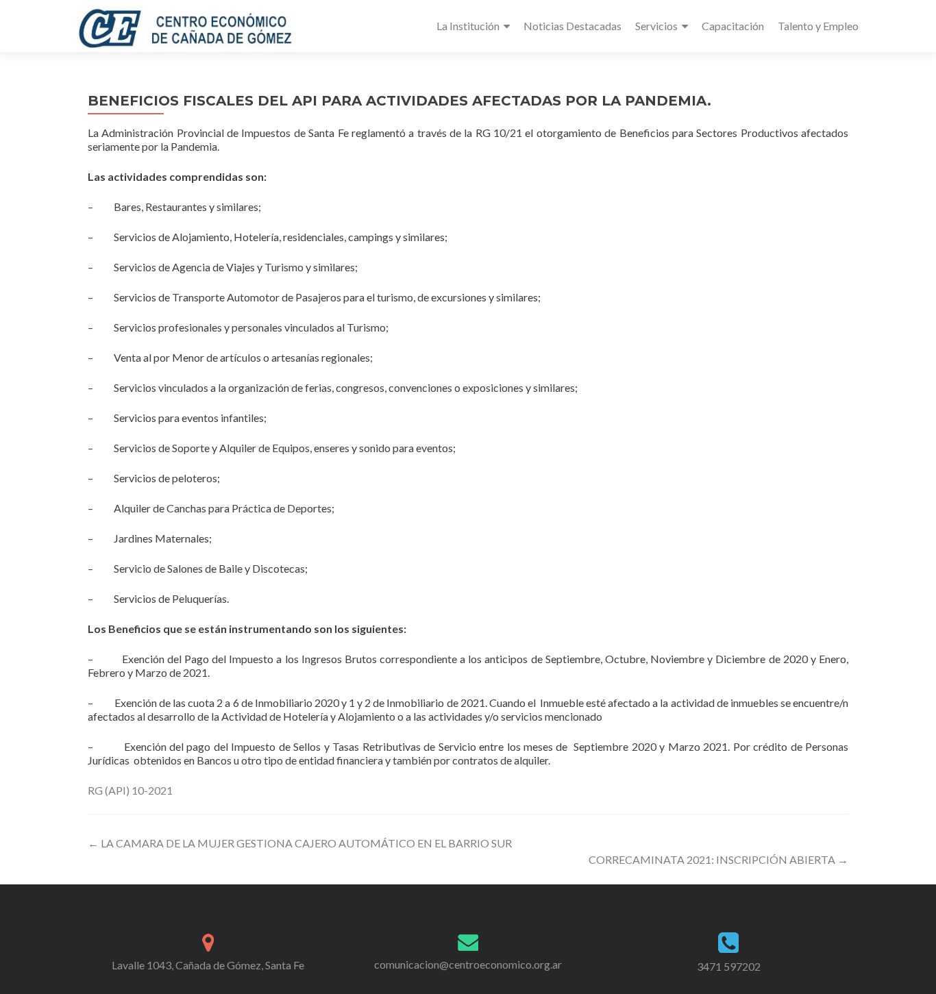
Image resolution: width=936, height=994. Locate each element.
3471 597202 (729, 966)
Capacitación (733, 25)
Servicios (656, 25)
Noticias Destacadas (572, 25)
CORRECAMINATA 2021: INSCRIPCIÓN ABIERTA (718, 859)
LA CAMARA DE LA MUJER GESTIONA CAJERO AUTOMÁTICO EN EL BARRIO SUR (300, 842)
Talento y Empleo (818, 25)
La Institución (468, 25)
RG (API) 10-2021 (130, 790)
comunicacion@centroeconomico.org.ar (468, 964)
